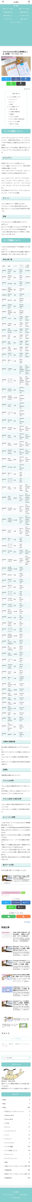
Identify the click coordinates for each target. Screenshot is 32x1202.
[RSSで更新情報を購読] (23, 916)
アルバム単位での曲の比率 (17, 119)
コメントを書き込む (16, 1038)
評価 (11, 104)
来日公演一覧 (13, 109)
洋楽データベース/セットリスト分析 (11, 892)
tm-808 (16, 2)
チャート (12, 102)
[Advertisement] (16, 36)
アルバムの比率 (14, 116)
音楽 (24, 892)
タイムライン (13, 99)
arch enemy (6, 895)
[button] (21, 84)
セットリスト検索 (15, 121)
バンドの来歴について (15, 97)
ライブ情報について (14, 106)
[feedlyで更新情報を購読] (8, 916)
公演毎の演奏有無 (15, 111)
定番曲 (12, 114)
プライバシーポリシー (8, 1194)
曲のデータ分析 (14, 124)
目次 (13, 93)
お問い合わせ (23, 1194)
